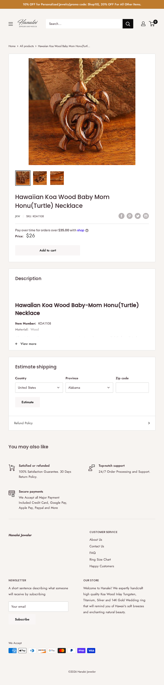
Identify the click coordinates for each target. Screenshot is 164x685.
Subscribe (22, 619)
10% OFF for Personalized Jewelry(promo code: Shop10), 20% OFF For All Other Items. (82, 4)
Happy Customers (101, 566)
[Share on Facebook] (121, 216)
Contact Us (96, 546)
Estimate (28, 402)
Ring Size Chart (100, 559)
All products (27, 46)
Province (72, 378)
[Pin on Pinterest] (130, 216)
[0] (152, 23)
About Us (95, 539)
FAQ (92, 553)
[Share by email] (146, 216)
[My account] (143, 23)
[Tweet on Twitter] (138, 216)
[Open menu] (11, 24)
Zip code (122, 378)
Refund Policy (23, 423)
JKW (17, 216)
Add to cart (48, 250)
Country (20, 378)
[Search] (128, 23)
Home (12, 46)
